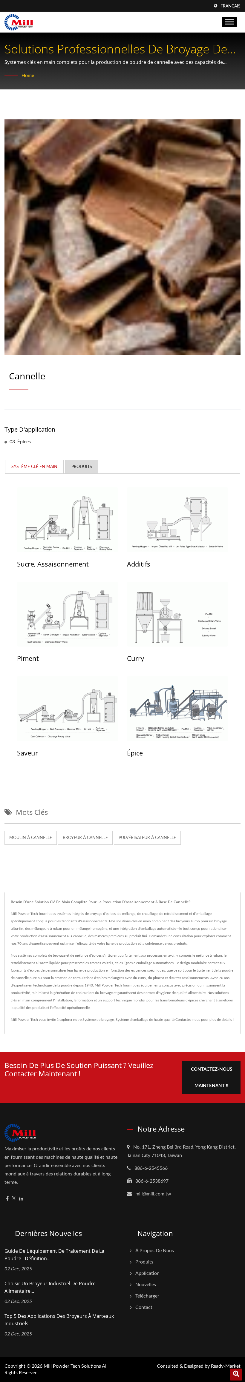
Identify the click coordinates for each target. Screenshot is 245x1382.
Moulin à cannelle (30, 838)
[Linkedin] (21, 1198)
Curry (135, 658)
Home (28, 75)
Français (230, 6)
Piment (28, 658)
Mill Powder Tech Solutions (72, 1366)
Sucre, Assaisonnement (53, 563)
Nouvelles (145, 1284)
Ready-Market (226, 1366)
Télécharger (147, 1296)
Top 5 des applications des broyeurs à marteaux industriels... (59, 1320)
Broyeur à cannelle (85, 838)
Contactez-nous (187, 1019)
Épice (135, 752)
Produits (144, 1262)
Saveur (27, 752)
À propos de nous (154, 1250)
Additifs (138, 563)
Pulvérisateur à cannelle (147, 838)
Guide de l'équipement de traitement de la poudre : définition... (54, 1255)
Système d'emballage (132, 1019)
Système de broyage (98, 1019)
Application (147, 1273)
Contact (143, 1307)
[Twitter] (14, 1198)
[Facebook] (7, 1198)
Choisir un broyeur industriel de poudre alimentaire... (50, 1287)
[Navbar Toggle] (229, 22)
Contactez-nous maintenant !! (211, 1077)
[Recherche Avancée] (236, 1375)
